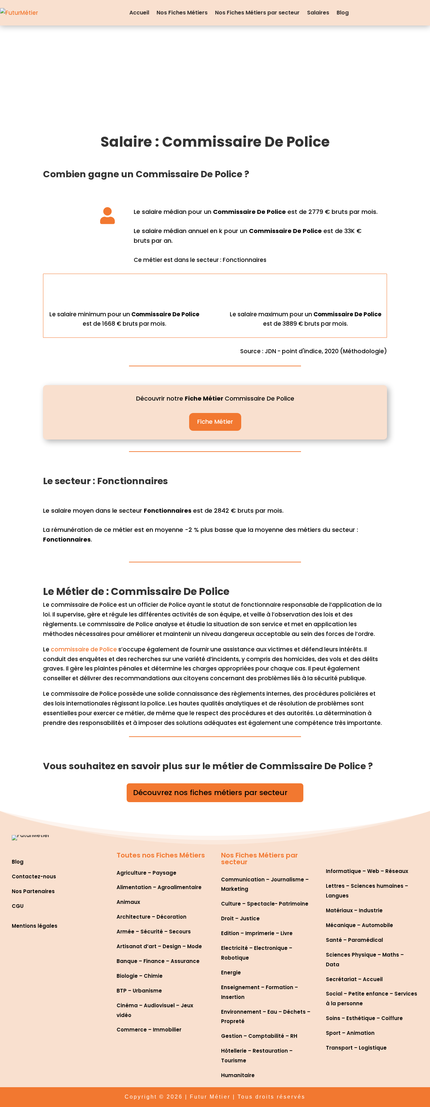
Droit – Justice (240, 918)
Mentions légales (34, 925)
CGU (18, 906)
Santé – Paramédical (354, 939)
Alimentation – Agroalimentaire (159, 887)
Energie (231, 972)
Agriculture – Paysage (146, 872)
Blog (343, 12)
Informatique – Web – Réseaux (367, 871)
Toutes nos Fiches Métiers (161, 855)
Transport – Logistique (356, 1047)
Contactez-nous (34, 876)
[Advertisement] (215, 76)
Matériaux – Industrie (354, 910)
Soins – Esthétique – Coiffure (364, 1018)
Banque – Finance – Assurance (158, 961)
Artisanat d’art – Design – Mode (159, 946)
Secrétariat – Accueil (354, 979)
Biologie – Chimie (140, 975)
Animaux (128, 902)
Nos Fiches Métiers (182, 12)
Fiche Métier (215, 421)
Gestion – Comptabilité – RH (259, 1036)
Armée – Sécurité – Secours (154, 931)
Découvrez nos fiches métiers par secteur (210, 792)
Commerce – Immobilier (149, 1029)
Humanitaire (238, 1075)
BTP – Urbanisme (139, 990)
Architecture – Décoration (151, 916)
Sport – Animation (350, 1032)
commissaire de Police (84, 649)
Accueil (139, 12)
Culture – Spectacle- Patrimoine (264, 903)
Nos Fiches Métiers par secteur (257, 12)
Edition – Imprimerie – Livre (257, 933)
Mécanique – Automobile (359, 925)
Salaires (318, 12)
